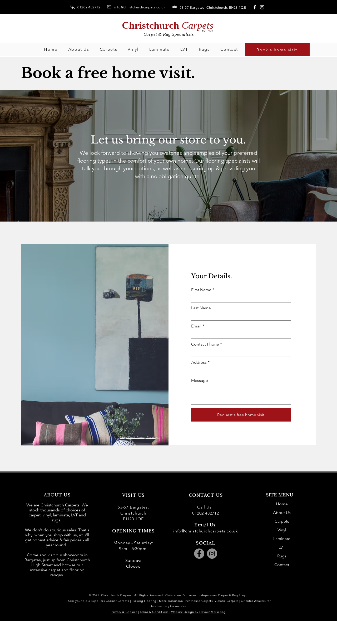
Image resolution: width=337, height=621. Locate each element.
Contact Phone (205, 344)
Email (196, 326)
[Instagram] (262, 7)
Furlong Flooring (144, 601)
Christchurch (168, 25)
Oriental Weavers (253, 601)
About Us (282, 512)
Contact (281, 564)
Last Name (201, 308)
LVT (282, 547)
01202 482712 (89, 7)
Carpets (282, 521)
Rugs (281, 555)
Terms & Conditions (154, 612)
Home (282, 503)
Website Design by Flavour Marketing (198, 612)
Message (199, 380)
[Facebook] (254, 7)
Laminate (281, 538)
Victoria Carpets (227, 601)
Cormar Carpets (117, 601)
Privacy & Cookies (124, 612)
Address (199, 362)
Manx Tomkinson (171, 601)
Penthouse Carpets (199, 601)
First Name (201, 290)
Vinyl (281, 529)
